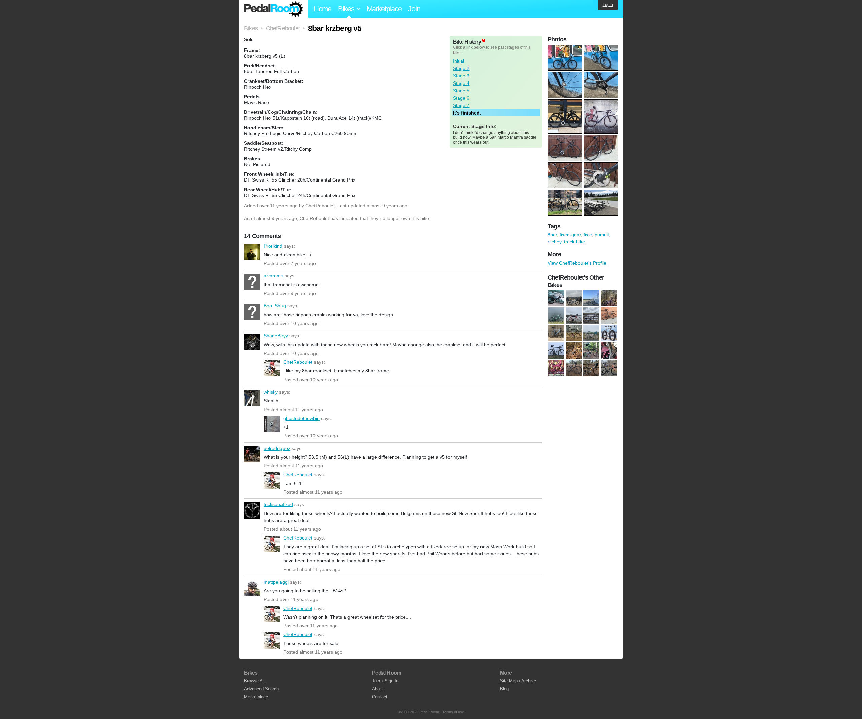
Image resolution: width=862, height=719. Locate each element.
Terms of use (453, 712)
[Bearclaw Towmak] (609, 333)
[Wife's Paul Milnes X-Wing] (574, 316)
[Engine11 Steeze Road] (556, 368)
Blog (504, 688)
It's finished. (467, 113)
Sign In (391, 680)
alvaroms (252, 282)
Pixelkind (252, 252)
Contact (379, 696)
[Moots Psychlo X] (591, 368)
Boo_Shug (252, 312)
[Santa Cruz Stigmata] (609, 298)
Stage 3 (461, 75)
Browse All (254, 680)
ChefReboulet (320, 205)
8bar (552, 234)
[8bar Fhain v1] (556, 333)
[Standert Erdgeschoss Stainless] (609, 368)
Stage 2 (461, 68)
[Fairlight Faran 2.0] (574, 298)
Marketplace (384, 9)
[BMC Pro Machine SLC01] (556, 351)
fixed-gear (570, 234)
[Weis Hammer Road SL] (556, 316)
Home (322, 9)
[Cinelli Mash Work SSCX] (574, 351)
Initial (458, 61)
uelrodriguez (252, 454)
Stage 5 (461, 90)
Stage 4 (461, 83)
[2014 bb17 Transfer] (609, 316)
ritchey (554, 241)
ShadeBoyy (252, 342)
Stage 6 (461, 98)
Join (414, 9)
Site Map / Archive (518, 680)
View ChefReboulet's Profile (577, 263)
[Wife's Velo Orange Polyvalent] (591, 316)
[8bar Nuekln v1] (574, 333)
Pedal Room (273, 9)
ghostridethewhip (272, 424)
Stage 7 (461, 105)
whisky (252, 398)
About (378, 688)
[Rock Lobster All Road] (591, 298)
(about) (484, 40)
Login (608, 4)
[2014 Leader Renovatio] (556, 298)
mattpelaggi (252, 588)
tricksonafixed (252, 510)
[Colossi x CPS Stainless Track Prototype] (609, 351)
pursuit (602, 234)
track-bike (574, 241)
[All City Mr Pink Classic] (591, 333)
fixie (588, 234)
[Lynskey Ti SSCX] (574, 368)
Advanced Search (261, 688)
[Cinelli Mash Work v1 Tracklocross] (591, 351)
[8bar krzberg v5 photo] (566, 48)
